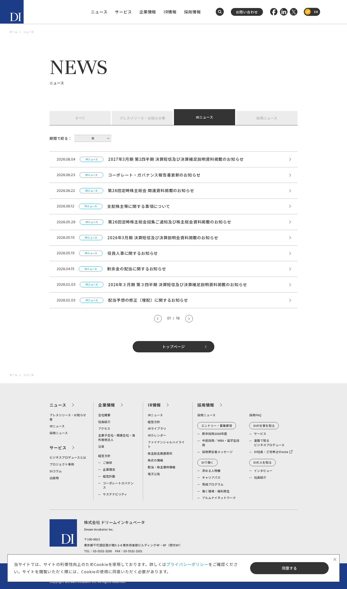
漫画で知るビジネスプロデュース (269, 442)
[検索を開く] (220, 11)
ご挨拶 (107, 462)
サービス (123, 12)
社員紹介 (260, 477)
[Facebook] (274, 12)
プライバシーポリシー (187, 564)
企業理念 (109, 469)
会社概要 (104, 415)
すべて (80, 117)
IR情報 (170, 12)
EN (316, 11)
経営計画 (109, 476)
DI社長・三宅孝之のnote (271, 451)
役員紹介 (104, 422)
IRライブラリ (157, 428)
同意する (289, 568)
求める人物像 (211, 470)
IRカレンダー (157, 435)
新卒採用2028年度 (214, 433)
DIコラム (56, 471)
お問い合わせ (247, 11)
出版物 (54, 478)
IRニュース (204, 117)
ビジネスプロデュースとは (68, 457)
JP (307, 11)
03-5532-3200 (102, 551)
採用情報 (192, 12)
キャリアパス (211, 477)
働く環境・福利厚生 (216, 491)
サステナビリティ (115, 494)
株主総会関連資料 (160, 453)
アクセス (104, 428)
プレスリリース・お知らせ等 (142, 117)
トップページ (173, 346)
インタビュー (263, 470)
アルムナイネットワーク (219, 497)
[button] (158, 318)
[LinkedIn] (284, 12)
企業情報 (147, 12)
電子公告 (154, 474)
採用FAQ (255, 415)
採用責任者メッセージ (217, 451)
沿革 (101, 446)
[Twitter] (293, 12)
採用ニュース (266, 117)
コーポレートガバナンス (118, 485)
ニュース (99, 12)
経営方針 (104, 455)
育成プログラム (213, 484)
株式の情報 (155, 460)
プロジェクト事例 (62, 464)
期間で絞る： (61, 138)
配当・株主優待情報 (161, 467)
